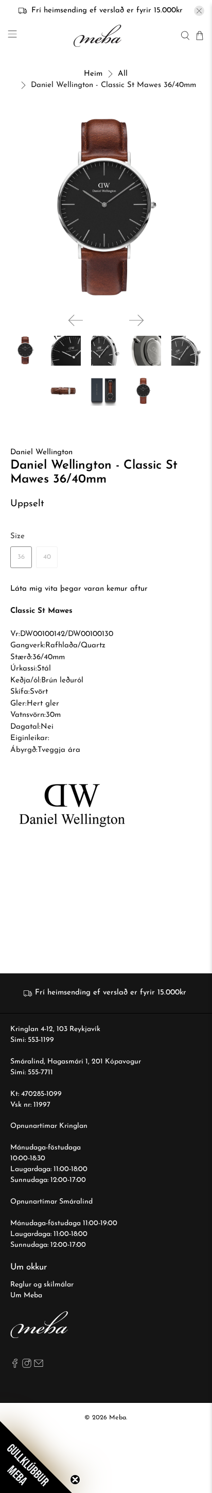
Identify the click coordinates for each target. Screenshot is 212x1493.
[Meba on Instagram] (26, 1366)
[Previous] (75, 320)
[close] (199, 11)
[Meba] (99, 36)
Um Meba (26, 1295)
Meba (117, 1418)
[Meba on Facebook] (15, 1366)
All (123, 74)
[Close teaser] (75, 1479)
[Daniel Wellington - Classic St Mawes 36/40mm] (105, 209)
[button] (36, 1457)
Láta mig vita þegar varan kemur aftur (79, 589)
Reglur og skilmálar (42, 1285)
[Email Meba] (38, 1366)
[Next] (136, 320)
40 (47, 557)
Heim (93, 74)
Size (17, 536)
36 (21, 557)
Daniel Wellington (41, 452)
